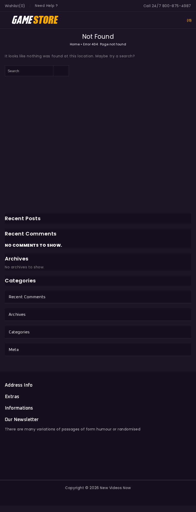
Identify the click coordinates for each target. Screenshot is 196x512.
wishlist (12, 5)
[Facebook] (74, 464)
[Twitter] (86, 464)
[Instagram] (121, 464)
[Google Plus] (98, 464)
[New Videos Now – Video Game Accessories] (35, 19)
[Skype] (109, 464)
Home (75, 44)
